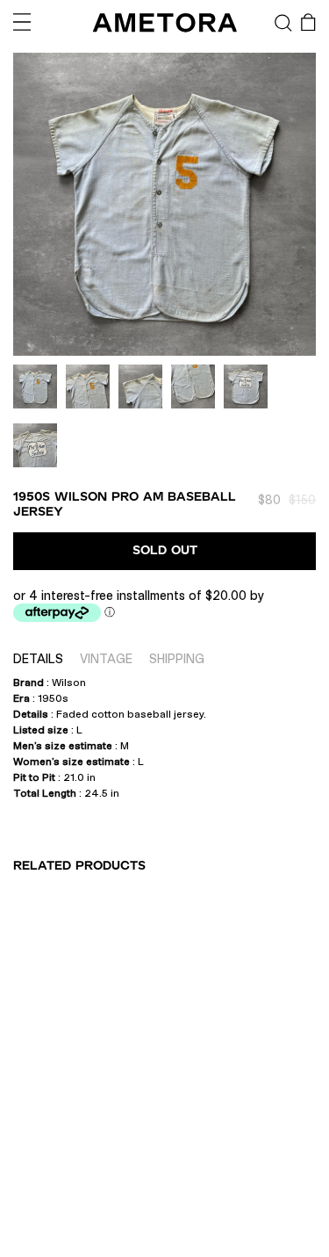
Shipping (176, 659)
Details (38, 659)
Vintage (106, 659)
